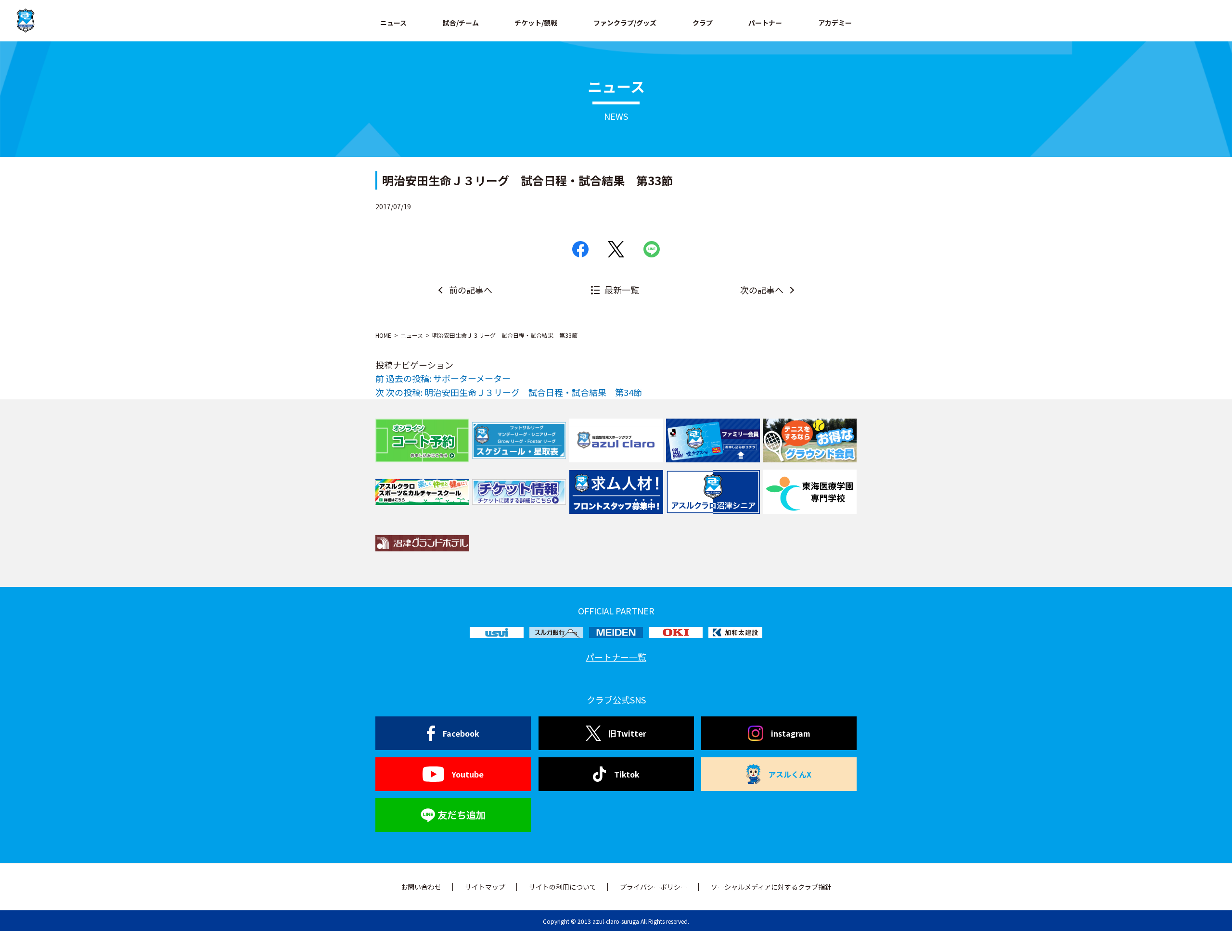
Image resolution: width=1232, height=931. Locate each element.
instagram (790, 733)
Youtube (468, 774)
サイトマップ (485, 887)
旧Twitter (627, 733)
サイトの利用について (562, 887)
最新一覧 (621, 289)
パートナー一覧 (616, 656)
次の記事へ (761, 289)
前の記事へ (470, 289)
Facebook (461, 733)
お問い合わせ (421, 887)
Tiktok (627, 774)
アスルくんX (789, 774)
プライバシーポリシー (653, 887)
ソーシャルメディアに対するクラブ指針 (771, 887)
